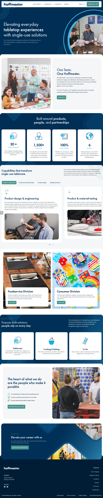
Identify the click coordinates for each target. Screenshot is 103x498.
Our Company (37, 4)
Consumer (58, 4)
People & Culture (94, 475)
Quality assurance (55, 182)
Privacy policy (60, 495)
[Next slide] (97, 213)
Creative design (42, 182)
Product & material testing (26, 182)
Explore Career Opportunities (19, 447)
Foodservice (47, 4)
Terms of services (71, 495)
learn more (12, 302)
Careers (66, 4)
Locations (96, 479)
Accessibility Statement (95, 495)
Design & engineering (9, 182)
